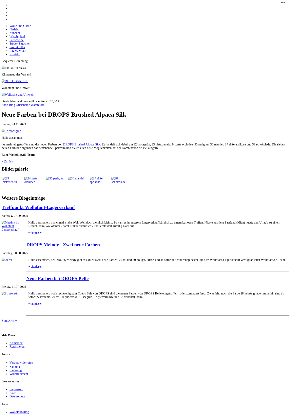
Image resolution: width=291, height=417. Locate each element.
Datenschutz (17, 396)
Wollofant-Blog (19, 412)
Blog (12, 105)
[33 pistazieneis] (12, 184)
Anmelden (16, 343)
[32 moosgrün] (11, 131)
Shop (5, 105)
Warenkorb (38, 105)
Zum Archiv (9, 320)
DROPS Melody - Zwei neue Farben (63, 244)
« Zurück (7, 161)
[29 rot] (14, 270)
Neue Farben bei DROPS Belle (57, 278)
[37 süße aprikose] (99, 184)
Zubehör (15, 33)
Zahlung (15, 366)
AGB (13, 392)
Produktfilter (17, 47)
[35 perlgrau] (56, 184)
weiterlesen (35, 232)
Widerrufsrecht (19, 373)
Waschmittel (17, 36)
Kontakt (15, 54)
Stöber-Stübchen (20, 43)
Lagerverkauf (18, 50)
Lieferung (16, 370)
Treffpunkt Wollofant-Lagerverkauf (38, 207)
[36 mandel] (78, 184)
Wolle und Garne (20, 25)
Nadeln (14, 29)
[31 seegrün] (14, 304)
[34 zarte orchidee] (34, 184)
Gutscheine (17, 40)
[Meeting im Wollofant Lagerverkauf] (14, 233)
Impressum (16, 389)
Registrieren (17, 346)
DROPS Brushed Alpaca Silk (81, 144)
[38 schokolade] (121, 184)
